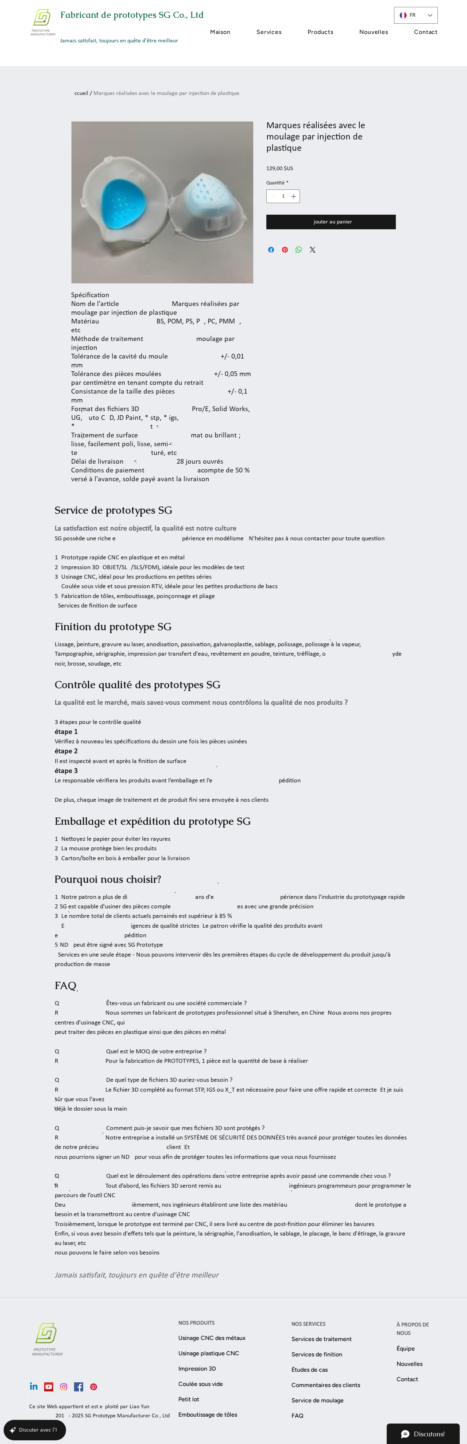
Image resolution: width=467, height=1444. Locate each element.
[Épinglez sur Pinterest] (285, 249)
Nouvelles (409, 1363)
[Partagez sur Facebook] (271, 249)
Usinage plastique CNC (208, 1353)
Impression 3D (197, 1368)
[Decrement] (272, 196)
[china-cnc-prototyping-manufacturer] (48, 1386)
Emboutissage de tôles (207, 1414)
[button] (258, 32)
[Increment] (294, 196)
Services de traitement (321, 1339)
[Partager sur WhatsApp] (298, 249)
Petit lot (188, 1399)
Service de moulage (318, 1400)
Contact (407, 1379)
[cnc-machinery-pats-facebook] (78, 1386)
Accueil (79, 93)
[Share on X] (312, 249)
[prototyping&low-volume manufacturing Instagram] (63, 1386)
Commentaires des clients (321, 1385)
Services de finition (317, 1354)
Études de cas (310, 1369)
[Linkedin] (33, 1386)
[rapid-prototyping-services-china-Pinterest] (93, 1386)
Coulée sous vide (200, 1383)
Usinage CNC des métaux (212, 1337)
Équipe (406, 1348)
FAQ (298, 1415)
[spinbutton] (283, 196)
